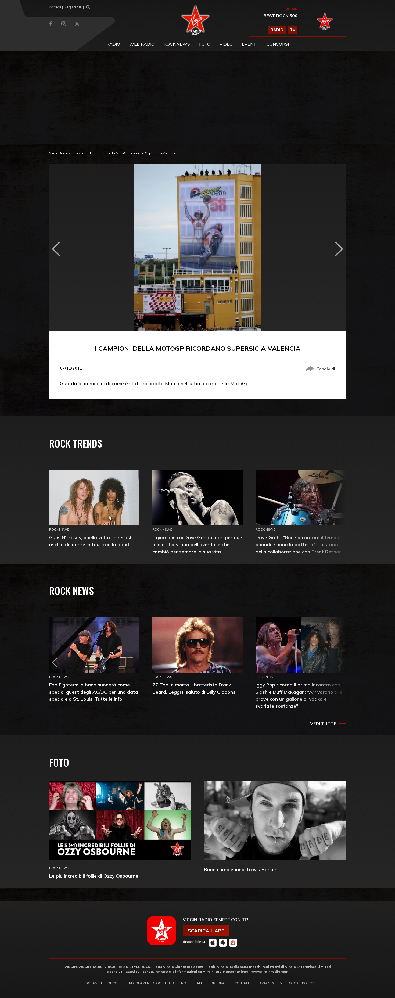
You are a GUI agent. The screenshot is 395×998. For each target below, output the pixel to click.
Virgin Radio (58, 153)
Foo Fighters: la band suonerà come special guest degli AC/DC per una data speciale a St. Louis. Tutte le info (93, 692)
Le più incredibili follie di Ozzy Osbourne (93, 876)
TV (292, 29)
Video (226, 44)
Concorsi (278, 44)
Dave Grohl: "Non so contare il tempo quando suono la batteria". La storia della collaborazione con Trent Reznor (298, 544)
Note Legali (191, 983)
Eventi (249, 44)
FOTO (204, 44)
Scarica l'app (206, 931)
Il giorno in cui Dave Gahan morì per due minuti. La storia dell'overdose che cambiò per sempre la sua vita (197, 544)
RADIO (277, 29)
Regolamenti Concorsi (102, 983)
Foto (74, 153)
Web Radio (142, 44)
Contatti (242, 983)
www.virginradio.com (269, 972)
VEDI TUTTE (323, 723)
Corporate (218, 983)
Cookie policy (301, 983)
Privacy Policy (269, 983)
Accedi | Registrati (65, 7)
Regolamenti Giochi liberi (152, 983)
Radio (113, 44)
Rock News (177, 44)
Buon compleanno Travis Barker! (241, 869)
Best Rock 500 (280, 15)
